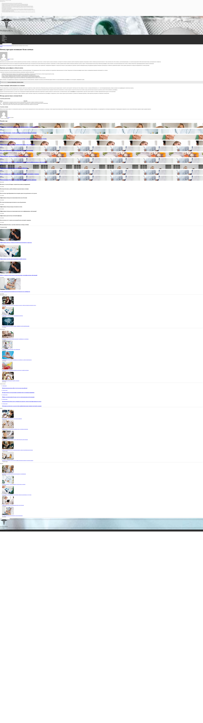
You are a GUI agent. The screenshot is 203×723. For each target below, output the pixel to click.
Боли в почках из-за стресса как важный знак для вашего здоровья (19, 174)
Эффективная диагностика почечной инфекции (14, 168)
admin (9, 117)
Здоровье (3, 36)
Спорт (3, 38)
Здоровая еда (4, 37)
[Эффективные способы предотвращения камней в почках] (10, 256)
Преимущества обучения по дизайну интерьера (10, 380)
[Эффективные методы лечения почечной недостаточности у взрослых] (10, 240)
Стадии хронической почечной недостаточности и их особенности (15, 291)
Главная (3, 35)
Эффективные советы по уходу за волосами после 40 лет (12, 315)
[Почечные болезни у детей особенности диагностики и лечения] (8, 483)
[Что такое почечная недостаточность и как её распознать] (8, 514)
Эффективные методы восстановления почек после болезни (17, 144)
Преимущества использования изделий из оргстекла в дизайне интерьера (15, 370)
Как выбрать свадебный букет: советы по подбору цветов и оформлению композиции (17, 8)
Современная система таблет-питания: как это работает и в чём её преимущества (17, 359)
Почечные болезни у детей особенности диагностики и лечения (18, 133)
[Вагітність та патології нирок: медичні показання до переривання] (8, 472)
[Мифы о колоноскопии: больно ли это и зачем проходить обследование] (8, 438)
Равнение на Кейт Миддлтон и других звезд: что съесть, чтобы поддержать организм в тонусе (19, 305)
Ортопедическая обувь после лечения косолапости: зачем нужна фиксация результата (17, 6)
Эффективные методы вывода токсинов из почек (14, 156)
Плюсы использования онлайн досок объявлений (11, 349)
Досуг (5, 41)
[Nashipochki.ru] (6, 31)
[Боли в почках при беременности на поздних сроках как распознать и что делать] (8, 493)
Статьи (4, 45)
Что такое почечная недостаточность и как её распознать (16, 150)
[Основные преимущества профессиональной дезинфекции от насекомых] (8, 337)
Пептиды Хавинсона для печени (8, 10)
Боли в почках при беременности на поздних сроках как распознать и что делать (23, 138)
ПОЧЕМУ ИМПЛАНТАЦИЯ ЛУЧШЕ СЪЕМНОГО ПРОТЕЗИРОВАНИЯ (15, 326)
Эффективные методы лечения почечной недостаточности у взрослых (16, 242)
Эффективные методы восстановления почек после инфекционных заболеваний (23, 162)
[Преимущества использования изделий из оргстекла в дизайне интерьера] (7, 369)
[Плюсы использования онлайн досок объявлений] (7, 348)
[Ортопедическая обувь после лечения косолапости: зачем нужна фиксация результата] (8, 448)
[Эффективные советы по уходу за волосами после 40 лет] (8, 314)
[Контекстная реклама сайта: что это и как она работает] (8, 417)
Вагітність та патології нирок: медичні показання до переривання (19, 127)
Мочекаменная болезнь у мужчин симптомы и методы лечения (18, 180)
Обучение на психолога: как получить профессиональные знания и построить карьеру (17, 460)
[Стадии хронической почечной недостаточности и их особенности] (10, 289)
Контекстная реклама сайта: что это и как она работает (12, 3)
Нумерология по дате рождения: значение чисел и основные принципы (15, 4)
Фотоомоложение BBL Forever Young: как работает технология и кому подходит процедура (18, 11)
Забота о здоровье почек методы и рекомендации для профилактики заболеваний (18, 275)
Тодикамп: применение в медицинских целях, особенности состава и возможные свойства (18, 9)
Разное (3, 40)
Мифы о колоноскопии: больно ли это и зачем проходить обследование (15, 5)
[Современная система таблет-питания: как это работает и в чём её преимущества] (8, 358)
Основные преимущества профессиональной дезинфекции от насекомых (15, 339)
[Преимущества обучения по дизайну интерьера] (8, 379)
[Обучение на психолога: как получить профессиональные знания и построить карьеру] (8, 459)
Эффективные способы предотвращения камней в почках (13, 259)
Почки (10, 45)
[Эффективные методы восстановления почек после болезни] (8, 504)
